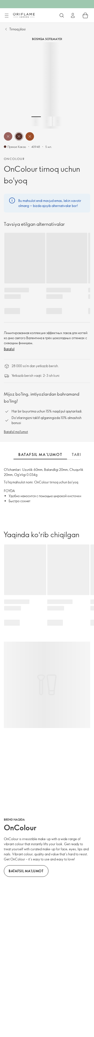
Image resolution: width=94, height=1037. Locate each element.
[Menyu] (6, 16)
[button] (8, 136)
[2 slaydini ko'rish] (47, 121)
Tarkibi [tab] (80, 454)
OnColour (14, 159)
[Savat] (85, 15)
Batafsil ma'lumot (16, 431)
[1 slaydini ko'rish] (36, 121)
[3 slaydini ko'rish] (58, 121)
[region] (47, 85)
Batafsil (9, 349)
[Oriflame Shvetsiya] (24, 15)
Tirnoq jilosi (17, 29)
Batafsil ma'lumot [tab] (40, 454)
